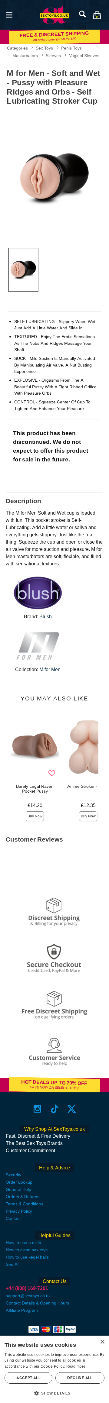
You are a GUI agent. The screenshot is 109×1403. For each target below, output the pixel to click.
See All (12, 1264)
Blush (45, 616)
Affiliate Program (22, 1310)
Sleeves (53, 55)
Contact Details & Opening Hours (37, 1303)
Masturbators (25, 55)
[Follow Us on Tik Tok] (54, 1109)
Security (13, 1175)
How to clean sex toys (27, 1250)
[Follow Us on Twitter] (71, 1109)
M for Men (50, 669)
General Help (18, 1189)
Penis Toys (71, 48)
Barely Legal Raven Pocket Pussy (35, 789)
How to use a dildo (23, 1242)
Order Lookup (19, 1182)
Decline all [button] (79, 1378)
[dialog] (54, 1369)
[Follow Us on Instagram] (37, 1109)
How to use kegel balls (27, 1257)
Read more (76, 1366)
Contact (13, 1218)
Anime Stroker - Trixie (88, 786)
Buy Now (35, 816)
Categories (17, 48)
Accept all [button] (28, 1378)
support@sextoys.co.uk (28, 1295)
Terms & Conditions (24, 1204)
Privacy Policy (19, 1211)
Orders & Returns (22, 1196)
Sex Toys (44, 48)
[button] (9, 14)
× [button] (102, 1342)
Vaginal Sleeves (84, 55)
